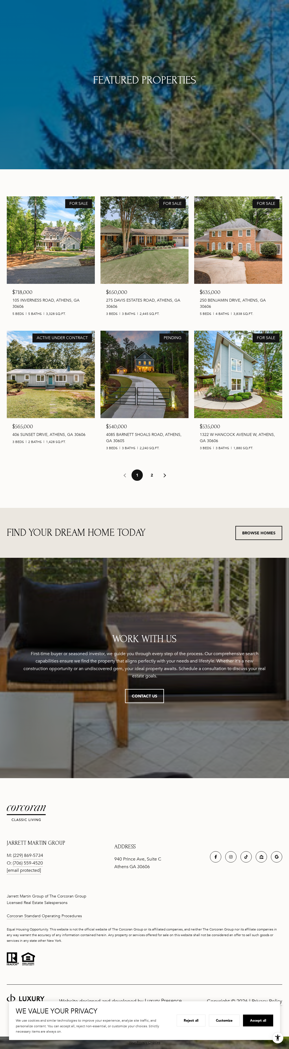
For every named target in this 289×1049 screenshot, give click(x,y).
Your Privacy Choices (144, 1042)
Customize (224, 1020)
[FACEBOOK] (215, 857)
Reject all (191, 1020)
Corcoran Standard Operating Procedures (44, 916)
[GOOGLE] (276, 857)
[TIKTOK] (246, 857)
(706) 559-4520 (28, 863)
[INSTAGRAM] (231, 857)
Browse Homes (258, 533)
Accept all (258, 1020)
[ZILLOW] (261, 857)
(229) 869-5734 (28, 855)
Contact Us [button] (144, 696)
